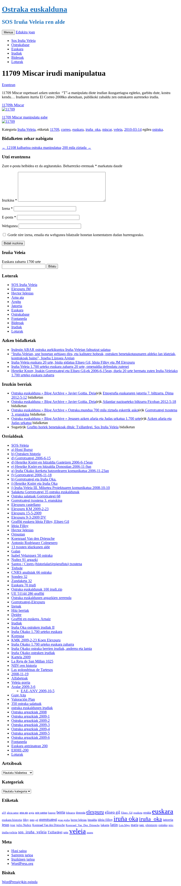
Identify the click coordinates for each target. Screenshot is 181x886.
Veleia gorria (20, 682)
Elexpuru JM (21, 289)
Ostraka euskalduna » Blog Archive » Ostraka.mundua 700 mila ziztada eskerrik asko (74, 410)
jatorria (168, 820)
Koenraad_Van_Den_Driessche (83, 825)
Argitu (16, 302)
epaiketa (137, 812)
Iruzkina (9, 200)
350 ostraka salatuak (26, 704)
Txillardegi (55, 832)
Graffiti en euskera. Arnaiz (31, 619)
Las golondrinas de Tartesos (32, 670)
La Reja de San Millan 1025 (32, 661)
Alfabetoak (19, 678)
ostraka (157, 129)
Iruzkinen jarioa (23, 859)
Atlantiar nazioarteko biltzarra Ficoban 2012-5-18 (139, 402)
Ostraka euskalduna (34, 9)
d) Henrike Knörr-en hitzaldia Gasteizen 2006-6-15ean (52, 462)
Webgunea (10, 226)
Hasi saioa (19, 851)
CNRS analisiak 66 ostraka (31, 572)
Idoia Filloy (20, 526)
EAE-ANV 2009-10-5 (37, 691)
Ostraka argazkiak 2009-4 (30, 729)
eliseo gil (112, 812)
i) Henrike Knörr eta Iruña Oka (34, 483)
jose (12, 825)
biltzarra (70, 812)
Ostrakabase (20, 45)
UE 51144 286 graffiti (27, 594)
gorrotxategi (48, 820)
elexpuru (95, 812)
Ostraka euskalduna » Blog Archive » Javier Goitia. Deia (53, 393)
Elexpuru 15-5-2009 (26, 513)
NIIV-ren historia (24, 665)
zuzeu (90, 832)
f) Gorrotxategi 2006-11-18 (31, 475)
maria (134, 825)
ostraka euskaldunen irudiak (32, 708)
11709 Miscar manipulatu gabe (25, 117)
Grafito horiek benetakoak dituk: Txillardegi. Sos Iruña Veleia (73, 427)
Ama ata (17, 297)
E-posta (9, 217)
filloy (26, 820)
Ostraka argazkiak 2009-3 (30, 725)
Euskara (17, 49)
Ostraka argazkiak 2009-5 (30, 733)
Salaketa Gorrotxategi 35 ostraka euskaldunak (45, 492)
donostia (80, 812)
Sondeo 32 (19, 577)
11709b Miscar (13, 105)
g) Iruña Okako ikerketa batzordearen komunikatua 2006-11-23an (60, 471)
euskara (78, 129)
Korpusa (17, 636)
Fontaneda (19, 319)
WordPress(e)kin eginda (19, 882)
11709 (54, 129)
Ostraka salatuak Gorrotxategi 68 (35, 496)
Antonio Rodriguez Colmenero (34, 543)
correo (65, 129)
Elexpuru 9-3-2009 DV (28, 517)
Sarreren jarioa (22, 855)
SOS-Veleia (20, 445)
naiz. (141, 825)
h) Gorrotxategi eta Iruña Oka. (33, 479)
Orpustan (18, 534)
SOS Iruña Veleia (24, 285)
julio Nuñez (23, 825)
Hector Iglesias (22, 293)
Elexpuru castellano (26, 505)
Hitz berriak (20, 610)
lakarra (105, 825)
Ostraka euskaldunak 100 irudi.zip (36, 589)
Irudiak (16, 53)
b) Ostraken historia (26, 454)
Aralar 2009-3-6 (23, 687)
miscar (107, 129)
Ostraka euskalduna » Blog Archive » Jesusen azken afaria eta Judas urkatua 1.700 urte (76, 419)
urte (65, 832)
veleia (118, 129)
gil (36, 819)
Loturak (17, 62)
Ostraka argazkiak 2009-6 (30, 737)
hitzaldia (92, 820)
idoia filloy (105, 820)
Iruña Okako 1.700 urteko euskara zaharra (42, 644)
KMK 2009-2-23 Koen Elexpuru (36, 640)
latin (114, 824)
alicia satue (13, 812)
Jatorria (16, 306)
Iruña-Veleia (26, 129)
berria (61, 812)
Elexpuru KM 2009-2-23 (30, 509)
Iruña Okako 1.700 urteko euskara (36, 632)
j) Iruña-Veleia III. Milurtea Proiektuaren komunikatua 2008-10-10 (60, 488)
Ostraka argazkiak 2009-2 (30, 721)
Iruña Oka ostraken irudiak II (32, 627)
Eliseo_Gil (126, 812)
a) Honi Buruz (22, 450)
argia (31, 812)
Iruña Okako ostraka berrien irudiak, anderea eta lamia (51, 649)
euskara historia (12, 820)
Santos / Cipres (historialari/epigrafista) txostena (46, 564)
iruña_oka (93, 129)
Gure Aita (18, 695)
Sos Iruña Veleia (23, 41)
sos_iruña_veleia (32, 832)
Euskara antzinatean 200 (29, 746)
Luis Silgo (124, 825)
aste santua (41, 812)
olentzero (151, 825)
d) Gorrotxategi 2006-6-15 (31, 458)
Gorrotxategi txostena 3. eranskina (36, 500)
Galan (15, 551)
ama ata (24, 812)
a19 (4, 812)
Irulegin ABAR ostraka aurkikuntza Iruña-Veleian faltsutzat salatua (61, 350)
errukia (147, 812)
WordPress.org (22, 864)
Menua (8, 32)
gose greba (64, 819)
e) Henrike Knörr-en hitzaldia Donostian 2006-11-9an (51, 467)
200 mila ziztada (76, 148)
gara (32, 820)
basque (52, 812)
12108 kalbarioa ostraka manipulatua (31, 148)
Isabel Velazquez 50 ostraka (32, 555)
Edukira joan (25, 32)
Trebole (17, 568)
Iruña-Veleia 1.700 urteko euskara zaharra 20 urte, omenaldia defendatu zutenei (70, 367)
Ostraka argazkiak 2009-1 (30, 716)
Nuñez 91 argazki (24, 560)
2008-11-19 (20, 674)
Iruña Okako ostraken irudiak (33, 653)
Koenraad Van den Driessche (33, 538)
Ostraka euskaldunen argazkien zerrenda (41, 598)
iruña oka (126, 818)
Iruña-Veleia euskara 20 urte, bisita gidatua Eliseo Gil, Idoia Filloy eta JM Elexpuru (73, 362)
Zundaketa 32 (21, 581)
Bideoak (17, 58)
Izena (7, 209)
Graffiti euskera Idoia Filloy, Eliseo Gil (40, 522)
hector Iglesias (79, 820)
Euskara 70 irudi (23, 585)
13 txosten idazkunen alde (30, 547)
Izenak (16, 606)
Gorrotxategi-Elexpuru (28, 602)
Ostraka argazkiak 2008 (29, 712)
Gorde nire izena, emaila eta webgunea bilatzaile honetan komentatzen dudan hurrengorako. (76, 235)
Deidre (16, 615)
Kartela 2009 (21, 657)
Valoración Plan (23, 699)
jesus (5, 824)
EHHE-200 (20, 750)
